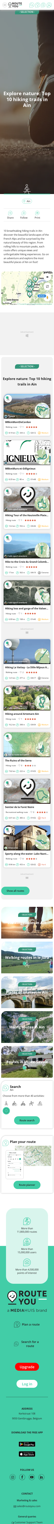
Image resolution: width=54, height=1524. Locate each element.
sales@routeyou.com (28, 1506)
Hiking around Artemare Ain (22, 714)
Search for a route (30, 1344)
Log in (27, 1383)
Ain (28, 201)
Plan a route (31, 1324)
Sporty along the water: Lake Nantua (27, 853)
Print (37, 217)
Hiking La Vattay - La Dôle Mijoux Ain (27, 667)
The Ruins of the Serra (18, 760)
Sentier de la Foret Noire (19, 807)
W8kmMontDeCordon (18, 422)
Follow (23, 217)
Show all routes (15, 890)
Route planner (27, 1185)
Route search (27, 1120)
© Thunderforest (23, 304)
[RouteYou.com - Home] (15, 4)
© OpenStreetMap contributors (41, 304)
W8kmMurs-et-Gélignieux (20, 468)
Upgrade (27, 1366)
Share (10, 217)
